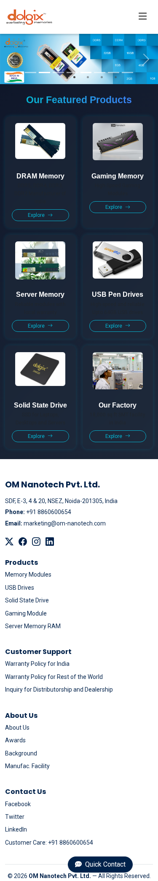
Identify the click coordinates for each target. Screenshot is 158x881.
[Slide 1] (30, 72)
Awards (15, 740)
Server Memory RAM (33, 626)
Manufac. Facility (27, 766)
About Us (17, 727)
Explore (37, 215)
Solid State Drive (27, 600)
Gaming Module (26, 613)
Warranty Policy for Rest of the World (54, 676)
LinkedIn (16, 829)
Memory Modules (28, 574)
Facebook (18, 804)
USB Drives (19, 587)
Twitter (14, 816)
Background (21, 753)
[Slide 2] (44, 72)
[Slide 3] (58, 72)
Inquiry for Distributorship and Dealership (59, 689)
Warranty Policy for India (37, 663)
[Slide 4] (72, 72)
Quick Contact (104, 864)
